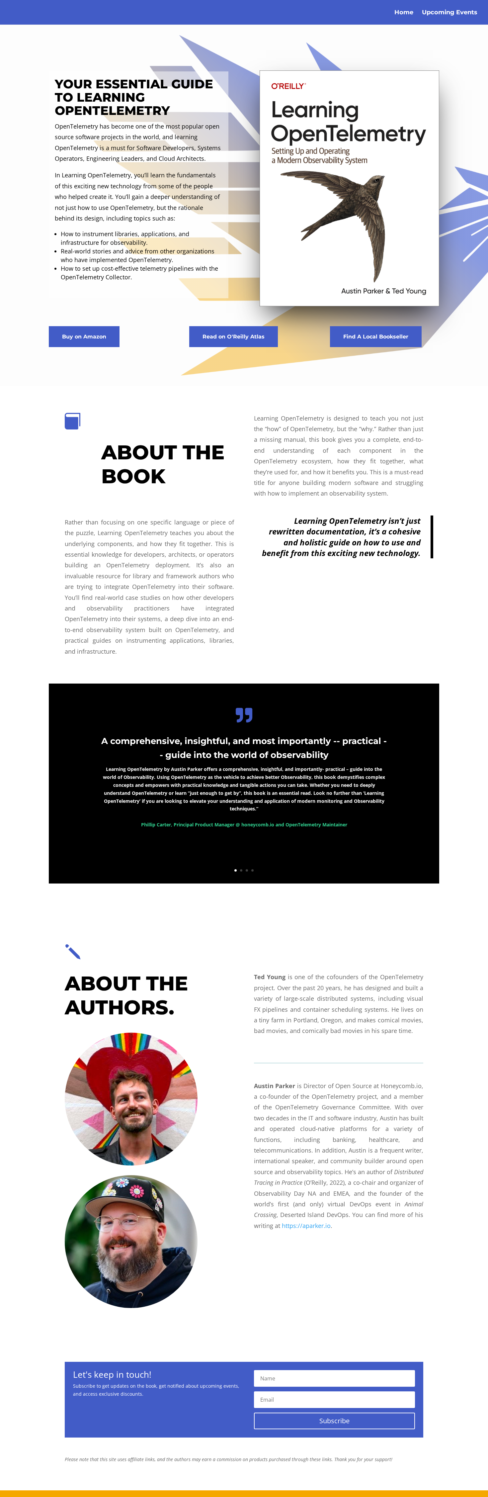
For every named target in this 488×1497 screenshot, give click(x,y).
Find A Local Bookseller (375, 336)
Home (403, 13)
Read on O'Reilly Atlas (234, 336)
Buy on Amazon (84, 336)
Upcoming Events (449, 13)
